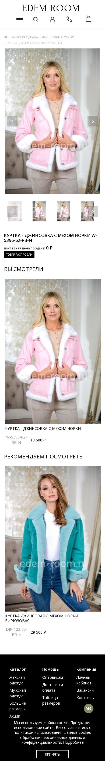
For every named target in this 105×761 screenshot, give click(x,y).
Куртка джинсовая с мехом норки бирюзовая (41, 618)
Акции (14, 716)
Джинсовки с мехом (58, 37)
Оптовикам (52, 677)
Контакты (85, 697)
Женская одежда (25, 37)
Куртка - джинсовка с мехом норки (43, 428)
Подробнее (73, 742)
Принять (52, 754)
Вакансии (85, 690)
